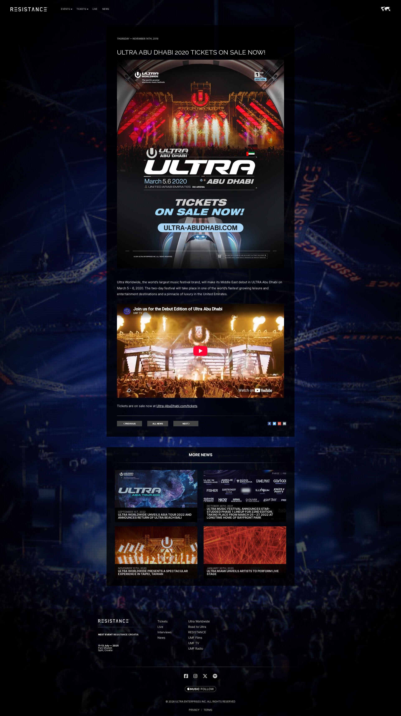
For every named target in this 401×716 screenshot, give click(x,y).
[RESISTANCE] (29, 12)
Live (95, 9)
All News (157, 423)
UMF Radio (195, 648)
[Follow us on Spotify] (215, 676)
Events (65, 9)
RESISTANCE (197, 632)
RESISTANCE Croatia (125, 634)
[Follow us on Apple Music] (200, 689)
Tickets (81, 9)
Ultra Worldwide (199, 621)
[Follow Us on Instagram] (195, 676)
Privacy (194, 709)
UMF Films (195, 637)
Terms (208, 709)
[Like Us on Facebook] (186, 676)
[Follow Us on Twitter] (205, 676)
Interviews (164, 632)
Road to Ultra (197, 626)
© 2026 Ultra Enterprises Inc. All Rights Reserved (200, 701)
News (105, 9)
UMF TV (193, 643)
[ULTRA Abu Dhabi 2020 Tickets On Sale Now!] (200, 267)
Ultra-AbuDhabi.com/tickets (176, 406)
